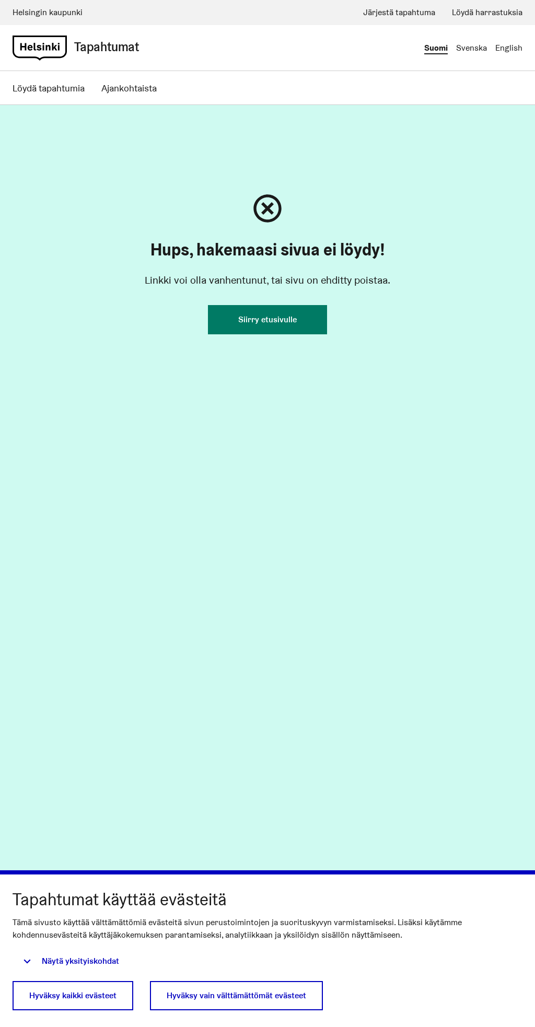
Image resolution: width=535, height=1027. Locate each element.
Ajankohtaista (129, 88)
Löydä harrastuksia (487, 12)
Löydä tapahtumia (49, 88)
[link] (40, 48)
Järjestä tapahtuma (399, 12)
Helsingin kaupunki (48, 12)
